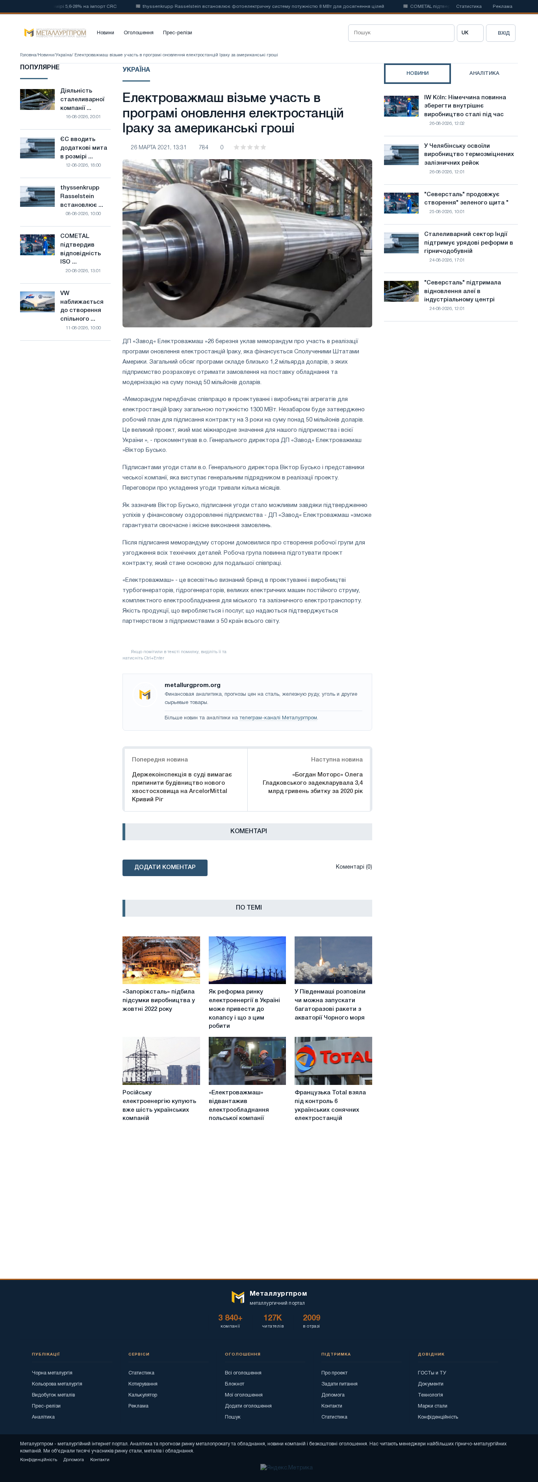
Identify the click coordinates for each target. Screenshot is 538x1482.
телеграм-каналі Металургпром (278, 718)
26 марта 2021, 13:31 (159, 147)
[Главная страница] (53, 33)
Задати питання (339, 1384)
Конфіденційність (438, 1417)
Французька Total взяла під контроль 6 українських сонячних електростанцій (330, 1105)
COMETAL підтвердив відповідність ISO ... (80, 249)
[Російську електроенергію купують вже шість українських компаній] (161, 1061)
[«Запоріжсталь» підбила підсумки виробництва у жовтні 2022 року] (161, 960)
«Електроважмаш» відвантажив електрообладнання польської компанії (239, 1105)
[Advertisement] (451, 396)
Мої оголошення (244, 1395)
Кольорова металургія (57, 1384)
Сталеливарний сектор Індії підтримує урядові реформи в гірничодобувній (468, 243)
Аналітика (43, 1417)
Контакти (331, 1406)
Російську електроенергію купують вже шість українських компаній (159, 1105)
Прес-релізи (177, 33)
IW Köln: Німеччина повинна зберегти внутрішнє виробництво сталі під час (465, 106)
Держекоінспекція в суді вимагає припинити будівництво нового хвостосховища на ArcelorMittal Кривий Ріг (182, 787)
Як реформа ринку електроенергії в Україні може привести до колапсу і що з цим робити (244, 1009)
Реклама (502, 7)
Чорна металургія (52, 1373)
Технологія (430, 1395)
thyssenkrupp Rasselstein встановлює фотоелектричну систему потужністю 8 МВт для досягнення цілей (243, 7)
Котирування (143, 1384)
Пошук (233, 1417)
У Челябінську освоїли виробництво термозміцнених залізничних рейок (469, 154)
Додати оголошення (248, 1406)
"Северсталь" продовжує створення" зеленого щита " (466, 199)
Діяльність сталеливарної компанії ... (82, 99)
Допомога (333, 1395)
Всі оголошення (243, 1373)
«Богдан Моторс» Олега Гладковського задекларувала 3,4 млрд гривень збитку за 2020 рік (313, 783)
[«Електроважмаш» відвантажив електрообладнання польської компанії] (247, 1061)
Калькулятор (142, 1395)
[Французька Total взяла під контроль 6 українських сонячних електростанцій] (333, 1061)
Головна (28, 55)
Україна (64, 55)
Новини (105, 33)
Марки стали (432, 1406)
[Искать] (446, 33)
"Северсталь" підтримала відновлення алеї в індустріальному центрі (462, 291)
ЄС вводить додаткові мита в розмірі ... (83, 148)
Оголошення (139, 33)
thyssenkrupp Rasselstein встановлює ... (81, 196)
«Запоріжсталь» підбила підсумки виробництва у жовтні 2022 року (158, 1000)
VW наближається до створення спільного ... (82, 306)
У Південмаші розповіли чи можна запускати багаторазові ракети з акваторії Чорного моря (330, 1004)
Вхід (504, 33)
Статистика (469, 7)
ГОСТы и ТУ (432, 1373)
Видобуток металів (53, 1395)
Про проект (334, 1373)
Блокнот (234, 1384)
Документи (430, 1384)
